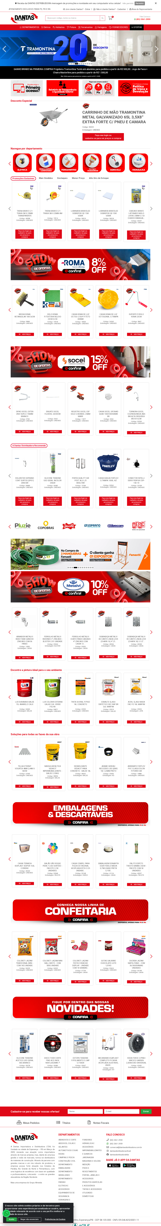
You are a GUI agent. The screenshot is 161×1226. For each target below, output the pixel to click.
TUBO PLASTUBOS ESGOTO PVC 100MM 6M (53, 480)
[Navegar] (4, 49)
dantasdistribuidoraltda (119, 1155)
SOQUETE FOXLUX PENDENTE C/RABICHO (108, 479)
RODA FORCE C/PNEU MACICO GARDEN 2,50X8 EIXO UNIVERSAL (136, 1060)
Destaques (62, 178)
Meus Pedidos (31, 1122)
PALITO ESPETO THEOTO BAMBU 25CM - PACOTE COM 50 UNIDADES (136, 867)
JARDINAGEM (88, 1157)
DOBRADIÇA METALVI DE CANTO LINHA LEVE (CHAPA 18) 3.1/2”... (136, 639)
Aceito (11, 1219)
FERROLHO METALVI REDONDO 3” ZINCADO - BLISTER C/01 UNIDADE (53, 639)
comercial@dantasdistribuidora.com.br (125, 1147)
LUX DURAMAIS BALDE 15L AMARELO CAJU (24, 703)
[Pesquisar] (102, 18)
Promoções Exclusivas (23, 178)
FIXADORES (87, 1140)
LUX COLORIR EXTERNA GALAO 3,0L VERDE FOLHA (53, 704)
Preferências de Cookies (55, 1219)
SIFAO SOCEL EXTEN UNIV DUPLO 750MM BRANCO (24, 413)
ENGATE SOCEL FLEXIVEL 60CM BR (53, 412)
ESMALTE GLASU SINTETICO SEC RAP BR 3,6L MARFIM (108, 704)
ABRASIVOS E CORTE (67, 1140)
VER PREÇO (26, 334)
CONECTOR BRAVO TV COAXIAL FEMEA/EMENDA (52, 213)
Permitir (140, 3)
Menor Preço (78, 178)
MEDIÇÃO (86, 1164)
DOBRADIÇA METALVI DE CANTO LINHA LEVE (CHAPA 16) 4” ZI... (108, 639)
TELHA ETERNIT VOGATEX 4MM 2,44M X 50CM (25, 768)
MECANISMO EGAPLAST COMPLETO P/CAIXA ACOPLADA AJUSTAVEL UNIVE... (108, 1061)
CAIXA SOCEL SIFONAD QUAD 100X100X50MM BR (108, 413)
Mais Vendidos (46, 178)
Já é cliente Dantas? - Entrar (78, 9)
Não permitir (128, 3)
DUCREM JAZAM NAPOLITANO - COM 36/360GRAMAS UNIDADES (136, 964)
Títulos (66, 1122)
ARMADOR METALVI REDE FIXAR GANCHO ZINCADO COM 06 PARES (25, 640)
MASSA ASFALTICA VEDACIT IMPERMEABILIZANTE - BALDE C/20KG (52, 769)
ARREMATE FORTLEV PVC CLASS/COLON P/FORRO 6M (136, 768)
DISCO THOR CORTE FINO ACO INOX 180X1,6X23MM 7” (52, 1060)
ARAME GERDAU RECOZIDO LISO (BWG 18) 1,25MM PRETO (108, 768)
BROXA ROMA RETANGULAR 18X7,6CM (25, 315)
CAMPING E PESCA (66, 1157)
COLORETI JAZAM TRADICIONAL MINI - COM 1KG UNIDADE (24, 963)
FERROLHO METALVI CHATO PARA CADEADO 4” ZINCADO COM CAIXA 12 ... (81, 640)
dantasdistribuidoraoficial (120, 1151)
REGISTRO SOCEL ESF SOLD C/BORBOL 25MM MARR (80, 413)
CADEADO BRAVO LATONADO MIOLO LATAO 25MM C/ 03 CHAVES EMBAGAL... (24, 214)
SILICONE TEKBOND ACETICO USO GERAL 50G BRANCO (25, 1060)
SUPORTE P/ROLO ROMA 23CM (136, 315)
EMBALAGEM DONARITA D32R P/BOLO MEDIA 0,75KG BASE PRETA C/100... (108, 867)
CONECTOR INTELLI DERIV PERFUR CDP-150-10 (24, 480)
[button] (69, 63)
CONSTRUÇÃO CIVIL (66, 1161)
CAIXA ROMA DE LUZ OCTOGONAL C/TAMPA (108, 315)
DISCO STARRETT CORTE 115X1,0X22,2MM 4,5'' (136, 480)
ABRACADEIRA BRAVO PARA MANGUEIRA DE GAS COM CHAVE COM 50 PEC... (136, 214)
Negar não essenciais (30, 1219)
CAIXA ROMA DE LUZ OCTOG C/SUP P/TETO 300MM (80, 316)
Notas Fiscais (101, 1122)
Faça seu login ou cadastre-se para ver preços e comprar (103, 136)
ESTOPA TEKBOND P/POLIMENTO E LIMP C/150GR (80, 1060)
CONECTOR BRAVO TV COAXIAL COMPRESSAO (80, 212)
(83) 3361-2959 (143, 19)
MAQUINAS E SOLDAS (91, 1161)
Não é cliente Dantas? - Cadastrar (111, 9)
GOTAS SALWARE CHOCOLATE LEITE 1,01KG (108, 963)
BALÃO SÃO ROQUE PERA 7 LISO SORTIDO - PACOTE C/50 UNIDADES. (52, 867)
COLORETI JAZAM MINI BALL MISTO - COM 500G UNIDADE (52, 963)
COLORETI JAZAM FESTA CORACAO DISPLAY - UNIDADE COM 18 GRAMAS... (80, 964)
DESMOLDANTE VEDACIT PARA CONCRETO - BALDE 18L (80, 768)
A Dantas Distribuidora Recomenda (29, 445)
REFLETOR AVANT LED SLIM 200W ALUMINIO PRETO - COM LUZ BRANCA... (80, 481)
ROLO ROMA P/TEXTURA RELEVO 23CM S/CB (52, 316)
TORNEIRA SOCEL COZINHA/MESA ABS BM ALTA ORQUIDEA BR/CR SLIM (136, 415)
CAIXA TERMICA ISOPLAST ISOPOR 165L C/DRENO (25, 865)
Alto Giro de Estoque (99, 178)
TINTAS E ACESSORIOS (92, 1189)
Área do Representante (142, 9)
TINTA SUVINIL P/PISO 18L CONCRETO (80, 703)
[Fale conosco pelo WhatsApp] (6, 1213)
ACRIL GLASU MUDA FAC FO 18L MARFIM (136, 703)
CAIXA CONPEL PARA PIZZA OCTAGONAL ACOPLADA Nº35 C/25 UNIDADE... (80, 867)
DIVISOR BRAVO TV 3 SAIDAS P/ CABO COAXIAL (108, 213)
